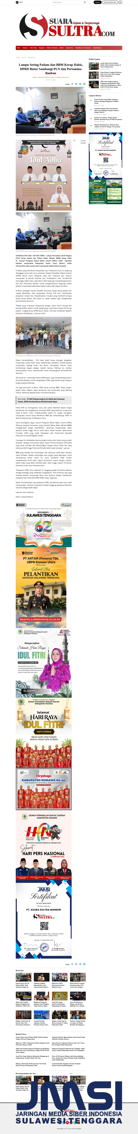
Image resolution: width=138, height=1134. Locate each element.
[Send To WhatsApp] (84, 83)
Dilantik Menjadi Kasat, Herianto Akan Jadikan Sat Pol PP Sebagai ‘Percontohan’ (107, 125)
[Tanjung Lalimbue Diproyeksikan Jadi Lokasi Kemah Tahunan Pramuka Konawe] (42, 977)
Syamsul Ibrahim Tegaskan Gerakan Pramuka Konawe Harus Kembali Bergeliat (41, 1023)
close (71, 1073)
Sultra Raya (33, 48)
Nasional (25, 48)
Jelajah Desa (69, 48)
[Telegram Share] (80, 83)
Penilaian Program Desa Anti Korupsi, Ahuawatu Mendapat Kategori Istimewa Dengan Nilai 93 (106, 110)
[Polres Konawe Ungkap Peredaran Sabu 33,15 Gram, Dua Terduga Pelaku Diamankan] (78, 977)
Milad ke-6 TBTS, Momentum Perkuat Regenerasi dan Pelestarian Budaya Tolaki (58, 985)
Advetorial (41, 77)
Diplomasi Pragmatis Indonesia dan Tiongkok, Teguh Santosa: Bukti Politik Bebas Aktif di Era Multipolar (41, 1004)
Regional (41, 48)
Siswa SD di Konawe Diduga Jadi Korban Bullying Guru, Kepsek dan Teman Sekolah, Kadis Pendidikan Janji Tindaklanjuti (77, 1004)
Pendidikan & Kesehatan (83, 48)
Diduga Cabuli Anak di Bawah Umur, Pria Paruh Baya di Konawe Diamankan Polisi (23, 1023)
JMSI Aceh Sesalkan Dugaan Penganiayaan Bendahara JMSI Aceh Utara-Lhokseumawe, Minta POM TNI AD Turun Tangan (22, 1004)
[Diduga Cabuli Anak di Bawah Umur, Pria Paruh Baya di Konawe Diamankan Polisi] (23, 1014)
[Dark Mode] (120, 2)
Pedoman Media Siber (110, 2)
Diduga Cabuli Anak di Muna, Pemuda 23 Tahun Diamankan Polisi (60, 1022)
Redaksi (97, 2)
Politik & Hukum (51, 48)
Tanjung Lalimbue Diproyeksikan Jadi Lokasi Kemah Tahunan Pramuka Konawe (41, 985)
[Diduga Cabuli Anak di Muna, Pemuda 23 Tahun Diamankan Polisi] (60, 1014)
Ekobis (61, 48)
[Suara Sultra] (69, 25)
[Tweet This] (76, 83)
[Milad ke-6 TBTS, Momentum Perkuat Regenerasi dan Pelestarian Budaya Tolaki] (60, 977)
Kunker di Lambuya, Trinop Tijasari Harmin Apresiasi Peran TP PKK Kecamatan (108, 118)
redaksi (34, 77)
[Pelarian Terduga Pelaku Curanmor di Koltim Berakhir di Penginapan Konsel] (78, 1014)
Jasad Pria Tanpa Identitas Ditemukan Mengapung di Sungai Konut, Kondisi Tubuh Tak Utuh (59, 1004)
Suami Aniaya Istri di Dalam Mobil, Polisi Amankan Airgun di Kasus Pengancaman (22, 985)
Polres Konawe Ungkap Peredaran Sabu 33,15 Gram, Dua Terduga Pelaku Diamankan (77, 985)
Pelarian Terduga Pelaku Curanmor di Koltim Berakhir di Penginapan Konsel (77, 1023)
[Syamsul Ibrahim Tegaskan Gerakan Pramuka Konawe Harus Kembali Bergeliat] (42, 1014)
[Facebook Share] (72, 83)
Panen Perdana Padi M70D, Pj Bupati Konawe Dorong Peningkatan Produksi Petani (106, 101)
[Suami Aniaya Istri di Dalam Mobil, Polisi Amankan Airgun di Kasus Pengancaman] (23, 977)
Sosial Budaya (97, 48)
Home (18, 48)
